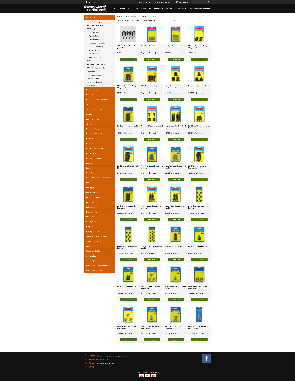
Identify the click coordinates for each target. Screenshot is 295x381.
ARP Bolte (124, 16)
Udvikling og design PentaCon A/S (147, 372)
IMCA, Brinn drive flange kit (151, 86)
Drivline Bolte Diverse (147, 16)
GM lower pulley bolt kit (173, 246)
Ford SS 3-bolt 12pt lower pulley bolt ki (150, 327)
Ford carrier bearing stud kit (127, 126)
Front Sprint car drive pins (150, 46)
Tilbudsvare (119, 8)
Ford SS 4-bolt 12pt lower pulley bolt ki (174, 327)
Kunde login (91, 2)
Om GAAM (148, 2)
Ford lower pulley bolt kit (197, 246)
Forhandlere (156, 2)
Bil (129, 8)
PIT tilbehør (180, 8)
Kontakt (141, 2)
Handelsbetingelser (167, 2)
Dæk (136, 8)
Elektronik (146, 8)
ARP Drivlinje (134, 16)
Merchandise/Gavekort (200, 8)
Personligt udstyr (163, 8)
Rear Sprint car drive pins (174, 46)
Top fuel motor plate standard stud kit (172, 87)
